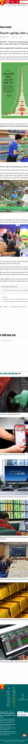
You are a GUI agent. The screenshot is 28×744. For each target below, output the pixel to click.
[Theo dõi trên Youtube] (13, 2)
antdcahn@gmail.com (23, 699)
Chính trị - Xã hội (21, 5)
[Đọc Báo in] (18, 2)
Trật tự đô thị (12, 5)
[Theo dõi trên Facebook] (11, 2)
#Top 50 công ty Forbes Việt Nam (18, 306)
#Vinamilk (5, 306)
